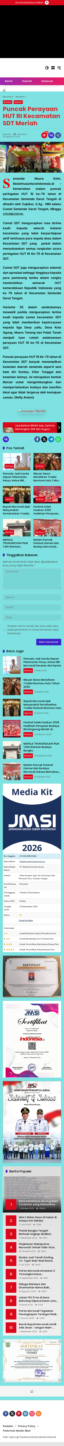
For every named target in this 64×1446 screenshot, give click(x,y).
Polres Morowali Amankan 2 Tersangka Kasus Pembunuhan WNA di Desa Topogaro (37, 1272)
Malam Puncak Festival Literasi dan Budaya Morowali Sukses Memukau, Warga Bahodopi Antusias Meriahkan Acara (46, 543)
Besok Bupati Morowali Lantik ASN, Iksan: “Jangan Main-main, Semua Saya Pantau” (38, 1326)
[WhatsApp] (58, 439)
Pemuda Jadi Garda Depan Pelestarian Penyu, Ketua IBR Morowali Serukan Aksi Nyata (16, 477)
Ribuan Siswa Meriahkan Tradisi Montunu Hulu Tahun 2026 (46, 477)
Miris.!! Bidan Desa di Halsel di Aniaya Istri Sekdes (38, 1219)
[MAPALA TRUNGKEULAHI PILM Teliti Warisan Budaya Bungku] (17, 527)
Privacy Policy (26, 1426)
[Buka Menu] (53, 68)
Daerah (18, 102)
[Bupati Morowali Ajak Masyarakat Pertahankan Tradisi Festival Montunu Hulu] (17, 494)
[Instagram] (32, 1413)
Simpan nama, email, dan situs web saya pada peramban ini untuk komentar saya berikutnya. (32, 629)
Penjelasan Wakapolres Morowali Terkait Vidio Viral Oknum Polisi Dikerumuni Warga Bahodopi (36, 1245)
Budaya (7, 102)
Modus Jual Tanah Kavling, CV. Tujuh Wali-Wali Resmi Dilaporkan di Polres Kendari (37, 1259)
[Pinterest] (19, 1413)
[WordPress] (25, 1413)
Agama (9, 499)
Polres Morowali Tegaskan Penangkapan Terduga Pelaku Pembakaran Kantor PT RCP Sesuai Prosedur (38, 1312)
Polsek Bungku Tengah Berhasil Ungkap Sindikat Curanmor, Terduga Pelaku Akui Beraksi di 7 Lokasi (36, 1232)
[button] (47, 68)
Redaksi (7, 134)
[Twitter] (44, 439)
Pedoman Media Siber (17, 1430)
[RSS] (38, 1413)
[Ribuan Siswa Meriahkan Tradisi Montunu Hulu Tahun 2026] (47, 461)
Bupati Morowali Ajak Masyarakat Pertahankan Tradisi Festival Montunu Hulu (16, 510)
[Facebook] (37, 439)
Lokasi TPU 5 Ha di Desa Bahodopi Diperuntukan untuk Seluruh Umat (38, 1299)
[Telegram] (51, 439)
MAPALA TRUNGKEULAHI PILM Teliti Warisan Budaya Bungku (15, 543)
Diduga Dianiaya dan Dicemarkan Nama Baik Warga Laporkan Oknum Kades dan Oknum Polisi (35, 1286)
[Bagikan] (58, 135)
